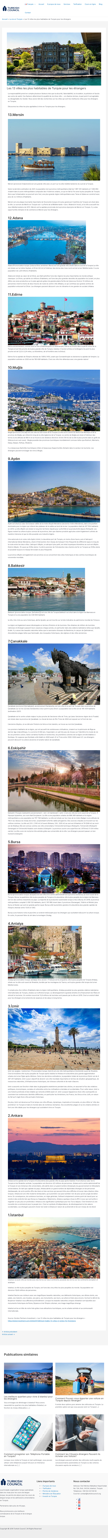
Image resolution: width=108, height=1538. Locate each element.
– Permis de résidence (49, 1491)
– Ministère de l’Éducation (51, 1494)
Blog (100, 4)
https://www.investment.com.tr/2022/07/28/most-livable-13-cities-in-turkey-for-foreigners (42, 1321)
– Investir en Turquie (49, 1496)
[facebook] (79, 1499)
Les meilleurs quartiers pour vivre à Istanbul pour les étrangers (28, 1397)
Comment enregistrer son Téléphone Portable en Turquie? (27, 1455)
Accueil (41, 4)
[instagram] (79, 1502)
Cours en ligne (90, 4)
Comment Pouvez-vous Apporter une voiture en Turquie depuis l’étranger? (79, 1399)
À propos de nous (53, 4)
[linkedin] (79, 1505)
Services (67, 4)
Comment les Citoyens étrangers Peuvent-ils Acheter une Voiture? (77, 1455)
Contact (28, 13)
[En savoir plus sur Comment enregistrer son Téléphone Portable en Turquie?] (28, 1433)
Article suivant (8, 1334)
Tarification (77, 4)
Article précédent (9, 1332)
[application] (34, 4)
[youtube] (79, 1508)
